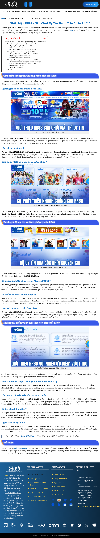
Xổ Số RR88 (57, 11)
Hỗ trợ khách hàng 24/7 (17, 65)
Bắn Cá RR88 (35, 11)
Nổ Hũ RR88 (16, 11)
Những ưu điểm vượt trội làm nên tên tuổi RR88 (22, 60)
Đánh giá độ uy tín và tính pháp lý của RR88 (21, 52)
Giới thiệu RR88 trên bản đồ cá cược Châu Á (23, 50)
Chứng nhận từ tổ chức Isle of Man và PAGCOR (24, 54)
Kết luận (10, 69)
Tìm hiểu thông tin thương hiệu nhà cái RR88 (21, 44)
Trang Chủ (7, 11)
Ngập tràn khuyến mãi (17, 67)
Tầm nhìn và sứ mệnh (16, 48)
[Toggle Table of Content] (43, 39)
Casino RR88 (67, 11)
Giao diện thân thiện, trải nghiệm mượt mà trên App (25, 61)
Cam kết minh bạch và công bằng (20, 57)
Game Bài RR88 (46, 11)
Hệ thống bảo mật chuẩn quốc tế (20, 56)
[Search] (30, 4)
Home (2, 18)
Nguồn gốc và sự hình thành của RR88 (21, 46)
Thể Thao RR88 (78, 11)
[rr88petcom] (11, 4)
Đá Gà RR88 (26, 11)
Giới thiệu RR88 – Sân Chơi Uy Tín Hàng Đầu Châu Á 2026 (25, 42)
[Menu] (25, 4)
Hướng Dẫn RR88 (91, 11)
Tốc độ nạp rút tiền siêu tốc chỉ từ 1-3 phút (22, 63)
